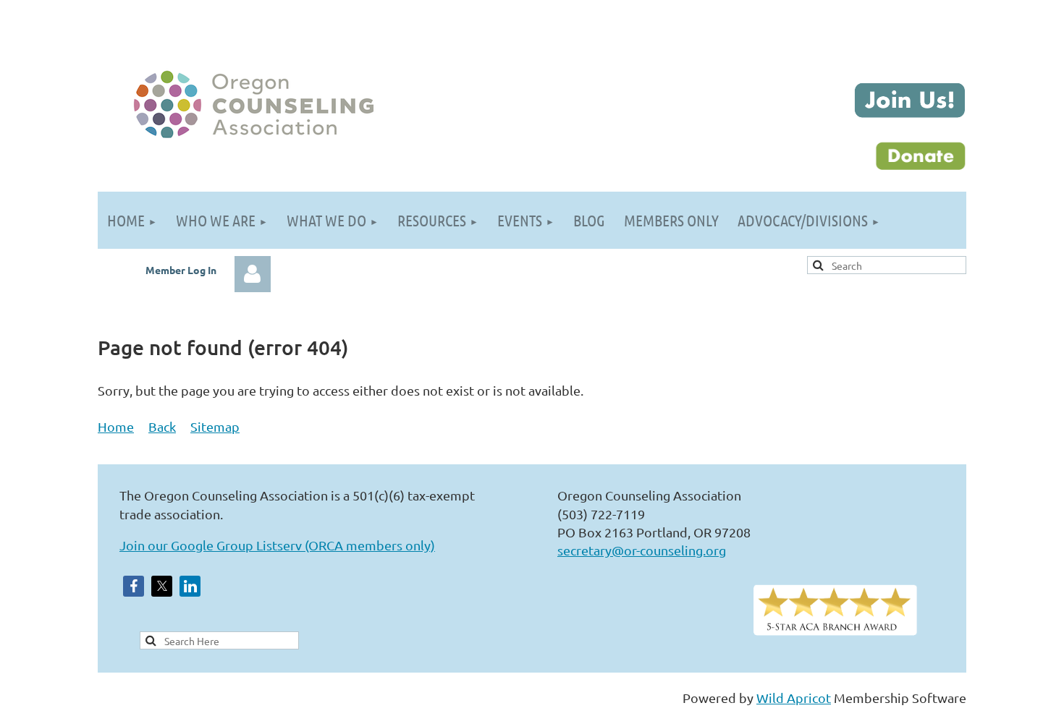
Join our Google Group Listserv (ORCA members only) (277, 545)
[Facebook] (133, 586)
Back (162, 426)
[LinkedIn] (190, 586)
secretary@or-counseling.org (641, 550)
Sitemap (215, 426)
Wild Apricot (793, 697)
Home (116, 426)
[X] (161, 586)
